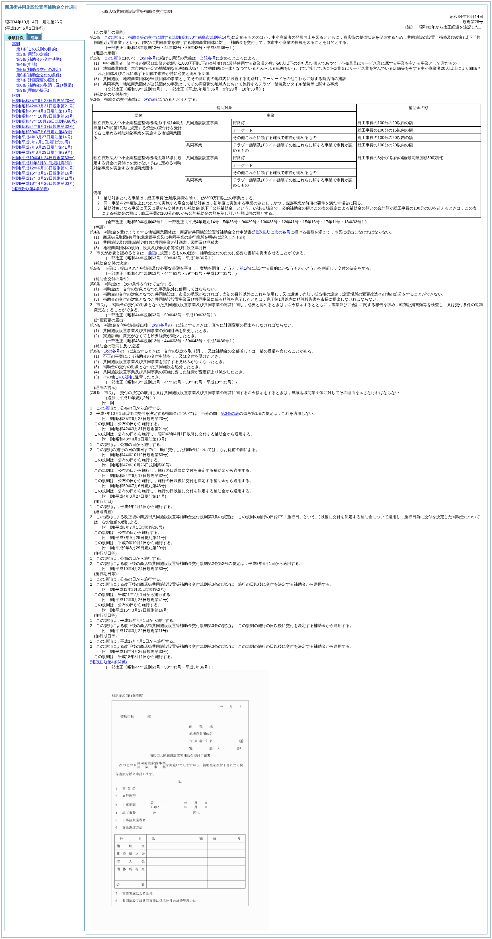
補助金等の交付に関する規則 (180, 37)
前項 (152, 253)
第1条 (245, 268)
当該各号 (208, 58)
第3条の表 (230, 413)
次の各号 (148, 58)
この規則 (112, 37)
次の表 (150, 99)
